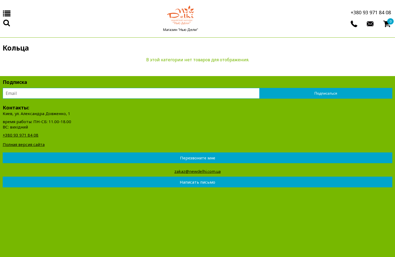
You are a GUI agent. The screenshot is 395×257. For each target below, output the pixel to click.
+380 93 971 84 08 (371, 12)
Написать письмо (197, 182)
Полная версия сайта (24, 144)
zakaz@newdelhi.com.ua (197, 171)
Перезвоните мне (197, 157)
